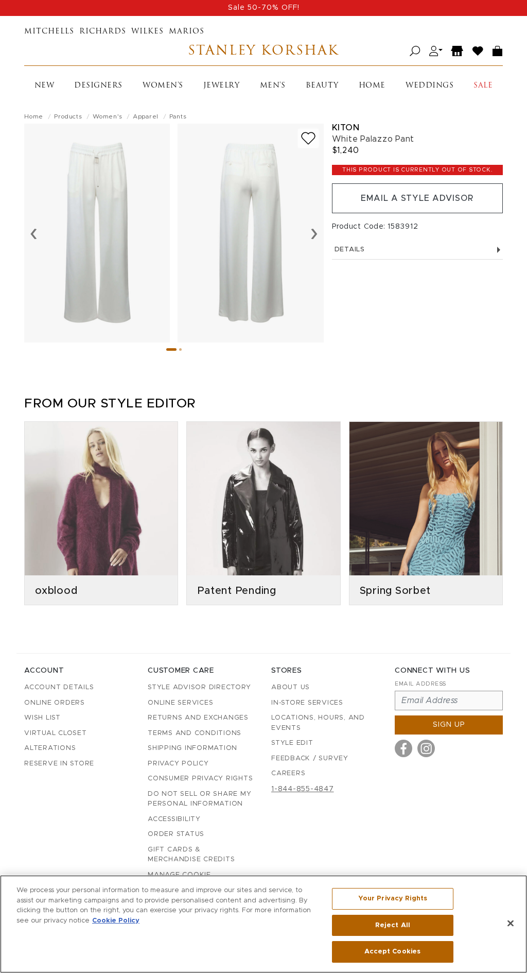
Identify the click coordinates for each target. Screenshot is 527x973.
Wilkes (147, 32)
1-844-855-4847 (302, 789)
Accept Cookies (392, 951)
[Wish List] (478, 51)
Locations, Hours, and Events (318, 722)
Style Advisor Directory (199, 687)
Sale (483, 86)
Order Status (176, 834)
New (44, 86)
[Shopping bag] (498, 51)
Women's (163, 86)
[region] (263, 924)
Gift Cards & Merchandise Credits (191, 854)
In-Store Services (307, 702)
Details (350, 249)
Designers (98, 86)
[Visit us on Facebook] (403, 748)
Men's (273, 86)
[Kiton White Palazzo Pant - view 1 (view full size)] (97, 233)
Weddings (429, 86)
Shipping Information (192, 748)
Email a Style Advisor (417, 198)
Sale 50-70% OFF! (264, 7)
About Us (290, 687)
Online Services (180, 702)
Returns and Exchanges (198, 717)
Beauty (322, 86)
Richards (102, 32)
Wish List (42, 717)
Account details (59, 687)
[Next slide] (314, 232)
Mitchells (49, 32)
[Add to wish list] (308, 138)
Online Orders (54, 702)
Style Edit (292, 743)
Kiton (346, 127)
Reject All (392, 925)
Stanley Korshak (263, 51)
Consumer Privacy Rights (200, 778)
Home (372, 86)
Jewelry (221, 86)
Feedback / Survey (309, 758)
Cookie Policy (115, 920)
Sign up (449, 724)
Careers (288, 773)
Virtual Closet (55, 733)
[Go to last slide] (33, 232)
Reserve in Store (59, 763)
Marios (186, 32)
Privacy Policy (178, 763)
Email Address (420, 684)
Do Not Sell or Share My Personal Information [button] (199, 799)
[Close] (510, 923)
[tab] (171, 349)
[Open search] (415, 51)
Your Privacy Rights (392, 898)
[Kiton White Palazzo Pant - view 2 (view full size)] (250, 233)
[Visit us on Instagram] (426, 748)
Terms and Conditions (194, 733)
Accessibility (174, 819)
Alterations (50, 748)
